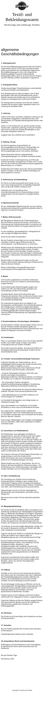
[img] (22, 6)
